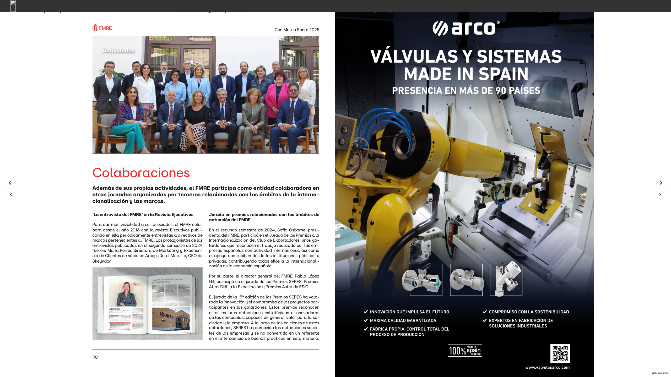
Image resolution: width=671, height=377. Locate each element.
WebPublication (660, 373)
